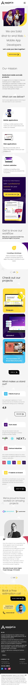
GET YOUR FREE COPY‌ (11, 194)
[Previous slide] (10, 272)
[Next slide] (17, 272)
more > (4, 655)
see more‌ (19, 414)
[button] (11, 578)
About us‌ (19, 489)
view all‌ (12, 372)
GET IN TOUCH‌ (13, 54)
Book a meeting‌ (17, 598)
